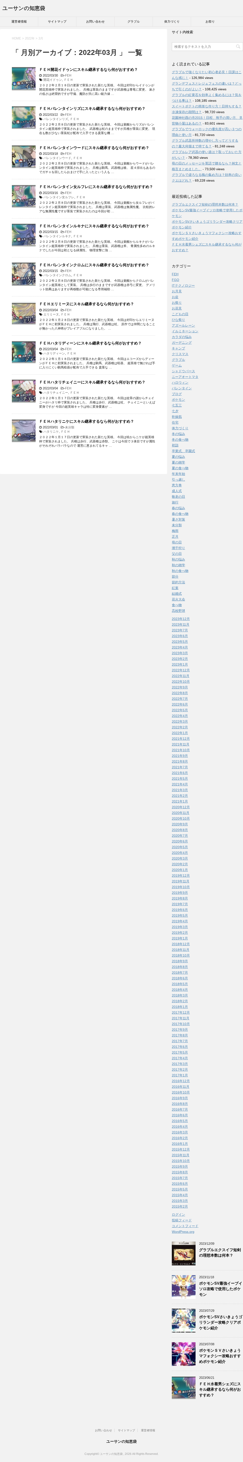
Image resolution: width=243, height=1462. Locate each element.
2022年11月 (180, 676)
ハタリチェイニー (55, 392)
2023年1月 (180, 664)
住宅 (175, 422)
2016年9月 (180, 1098)
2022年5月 (180, 710)
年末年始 (178, 474)
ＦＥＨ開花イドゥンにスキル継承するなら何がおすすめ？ (88, 70)
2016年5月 (180, 1121)
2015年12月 (181, 1149)
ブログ (177, 394)
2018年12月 (181, 944)
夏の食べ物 (180, 468)
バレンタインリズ (55, 119)
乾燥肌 (177, 417)
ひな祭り (178, 320)
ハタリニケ (51, 431)
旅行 (175, 502)
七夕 (175, 411)
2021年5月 (180, 778)
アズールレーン (183, 325)
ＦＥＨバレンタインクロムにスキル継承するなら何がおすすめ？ (94, 265)
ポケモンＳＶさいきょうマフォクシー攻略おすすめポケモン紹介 (220, 1356)
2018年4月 (180, 990)
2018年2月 (180, 1001)
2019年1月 (180, 938)
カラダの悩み (182, 337)
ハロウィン (180, 382)
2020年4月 (180, 853)
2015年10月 (181, 1161)
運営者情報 (19, 21)
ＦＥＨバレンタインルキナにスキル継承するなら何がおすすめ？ (94, 226)
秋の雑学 (178, 565)
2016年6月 (180, 1115)
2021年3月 (180, 790)
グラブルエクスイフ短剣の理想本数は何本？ (205, 204)
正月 (175, 536)
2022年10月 (181, 681)
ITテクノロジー (183, 285)
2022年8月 (180, 693)
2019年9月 (180, 893)
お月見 (177, 291)
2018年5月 (180, 984)
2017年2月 (180, 1069)
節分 (175, 576)
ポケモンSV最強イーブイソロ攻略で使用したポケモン (220, 1289)
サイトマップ (57, 21)
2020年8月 (180, 830)
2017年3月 (180, 1064)
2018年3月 (180, 995)
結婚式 (177, 593)
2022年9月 (180, 687)
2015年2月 (180, 1206)
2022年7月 (180, 699)
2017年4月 (180, 1058)
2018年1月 (180, 1007)
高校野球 (178, 611)
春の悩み (178, 508)
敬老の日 (178, 497)
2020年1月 (180, 870)
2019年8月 (180, 898)
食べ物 (177, 605)
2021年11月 (180, 744)
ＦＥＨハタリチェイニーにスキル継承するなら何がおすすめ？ (92, 382)
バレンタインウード (57, 158)
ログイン (178, 1214)
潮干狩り (178, 548)
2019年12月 (181, 875)
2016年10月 (181, 1092)
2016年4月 (180, 1126)
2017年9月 (180, 1029)
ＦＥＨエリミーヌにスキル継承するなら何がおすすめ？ (86, 304)
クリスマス (180, 354)
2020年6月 (180, 841)
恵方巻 (177, 485)
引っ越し (178, 479)
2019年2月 (180, 932)
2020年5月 (180, 847)
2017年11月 (180, 1018)
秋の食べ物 (180, 571)
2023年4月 (180, 647)
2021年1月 (180, 801)
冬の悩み (178, 434)
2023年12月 (181, 619)
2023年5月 (180, 642)
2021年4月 (180, 784)
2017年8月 (180, 1035)
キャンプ (178, 348)
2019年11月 (180, 881)
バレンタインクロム (57, 275)
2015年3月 (180, 1201)
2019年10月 (181, 887)
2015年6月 (180, 1184)
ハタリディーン (54, 353)
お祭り (210, 21)
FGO (175, 280)
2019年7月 (180, 904)
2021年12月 (181, 739)
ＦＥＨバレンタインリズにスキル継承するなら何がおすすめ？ (92, 109)
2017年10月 (181, 1024)
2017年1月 (180, 1075)
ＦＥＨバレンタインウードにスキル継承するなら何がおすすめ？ (94, 148)
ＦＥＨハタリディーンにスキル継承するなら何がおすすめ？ (90, 343)
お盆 (175, 297)
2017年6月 (180, 1047)
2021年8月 (180, 761)
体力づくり (172, 21)
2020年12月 (181, 807)
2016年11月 (180, 1087)
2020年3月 (180, 858)
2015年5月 (180, 1189)
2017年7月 (180, 1041)
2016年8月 (180, 1104)
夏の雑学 (178, 462)
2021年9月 (180, 756)
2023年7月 (180, 630)
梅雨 (175, 531)
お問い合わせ (95, 21)
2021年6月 (180, 773)
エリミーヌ (51, 314)
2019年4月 (180, 921)
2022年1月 (180, 733)
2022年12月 (181, 670)
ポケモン (178, 400)
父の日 (177, 554)
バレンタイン (182, 388)
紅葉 (175, 588)
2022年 (30, 38)
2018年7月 (180, 972)
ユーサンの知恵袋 (23, 8)
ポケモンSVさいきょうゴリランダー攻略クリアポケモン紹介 (220, 1322)
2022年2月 (180, 727)
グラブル (133, 21)
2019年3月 (180, 927)
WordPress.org (183, 1232)
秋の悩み (178, 559)
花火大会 (178, 599)
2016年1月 (180, 1144)
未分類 (69, 427)
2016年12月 (181, 1081)
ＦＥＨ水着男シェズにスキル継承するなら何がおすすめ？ (220, 1389)
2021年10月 (181, 750)
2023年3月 (180, 653)
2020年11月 (180, 813)
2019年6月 (180, 910)
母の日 (177, 542)
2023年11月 (180, 624)
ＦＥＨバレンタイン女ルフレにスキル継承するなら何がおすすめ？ (96, 187)
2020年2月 (180, 864)
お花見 (177, 308)
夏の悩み (178, 457)
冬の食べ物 (180, 439)
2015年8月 (180, 1172)
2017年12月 (181, 1012)
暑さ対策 (178, 519)
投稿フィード (182, 1220)
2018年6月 (180, 978)
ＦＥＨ (68, 80)
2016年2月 (180, 1138)
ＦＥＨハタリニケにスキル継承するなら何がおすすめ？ (86, 421)
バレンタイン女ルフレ (58, 197)
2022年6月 (180, 704)
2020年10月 (181, 818)
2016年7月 (180, 1109)
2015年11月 (180, 1155)
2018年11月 (180, 950)
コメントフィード (185, 1226)
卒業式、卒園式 (183, 451)
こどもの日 (180, 314)
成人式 (177, 491)
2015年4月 (180, 1195)
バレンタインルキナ (57, 236)
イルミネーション (185, 331)
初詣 (175, 445)
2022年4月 (180, 716)
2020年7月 (180, 836)
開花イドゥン (52, 80)
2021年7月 (180, 767)
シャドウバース (183, 371)
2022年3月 (180, 721)
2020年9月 (180, 824)
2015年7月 (180, 1178)
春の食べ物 (180, 514)
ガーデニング (182, 342)
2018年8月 (180, 967)
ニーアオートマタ (185, 377)
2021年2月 (180, 796)
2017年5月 (180, 1052)
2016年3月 (180, 1132)
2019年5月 (180, 915)
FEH (68, 75)
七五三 (177, 405)
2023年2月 (180, 659)
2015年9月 (180, 1166)
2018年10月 (181, 955)
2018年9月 (180, 961)
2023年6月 (180, 636)
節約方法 (178, 582)
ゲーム (177, 365)
